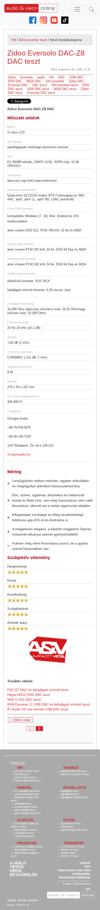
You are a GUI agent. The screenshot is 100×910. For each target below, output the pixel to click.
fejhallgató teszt (70, 790)
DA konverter (55, 81)
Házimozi (71, 768)
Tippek (17, 867)
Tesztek (17, 763)
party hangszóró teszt (27, 813)
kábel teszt (67, 826)
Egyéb (69, 820)
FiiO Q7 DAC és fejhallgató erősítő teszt (37, 690)
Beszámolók (24, 875)
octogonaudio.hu (18, 454)
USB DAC (76, 77)
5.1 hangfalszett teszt (27, 790)
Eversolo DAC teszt (41, 93)
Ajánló (18, 863)
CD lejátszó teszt (24, 832)
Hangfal (24, 787)
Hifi (13, 40)
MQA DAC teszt (65, 89)
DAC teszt (40, 85)
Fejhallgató (74, 787)
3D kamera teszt (70, 823)
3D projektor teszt (24, 849)
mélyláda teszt (22, 803)
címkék (85, 863)
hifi (52, 77)
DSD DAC (15, 81)
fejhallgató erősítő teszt (74, 797)
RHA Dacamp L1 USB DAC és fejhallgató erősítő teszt (48, 704)
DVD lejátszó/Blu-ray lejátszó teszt (25, 825)
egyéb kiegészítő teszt (74, 829)
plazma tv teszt (70, 849)
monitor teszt (68, 852)
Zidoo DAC (76, 81)
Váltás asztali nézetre (22, 900)
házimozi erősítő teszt (74, 771)
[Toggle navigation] (77, 9)
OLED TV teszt (70, 855)
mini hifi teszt (21, 774)
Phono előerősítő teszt (27, 780)
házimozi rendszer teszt (75, 774)
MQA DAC (34, 81)
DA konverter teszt (33, 40)
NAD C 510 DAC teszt (24, 699)
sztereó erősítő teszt (26, 771)
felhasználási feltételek (74, 877)
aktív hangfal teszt (25, 809)
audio (41, 77)
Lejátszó (25, 820)
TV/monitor (73, 843)
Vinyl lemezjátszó (24, 836)
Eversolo (26, 77)
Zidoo (12, 77)
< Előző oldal (20, 720)
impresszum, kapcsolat (74, 870)
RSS (87, 866)
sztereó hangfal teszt (26, 794)
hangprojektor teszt (25, 806)
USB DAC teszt (38, 89)
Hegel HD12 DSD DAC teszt (28, 695)
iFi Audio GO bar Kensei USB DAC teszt (37, 709)
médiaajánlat (81, 874)
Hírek (16, 871)
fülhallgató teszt (70, 794)
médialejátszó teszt (25, 829)
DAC (61, 77)
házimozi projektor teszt (28, 846)
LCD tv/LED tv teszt (72, 846)
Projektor (26, 843)
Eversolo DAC (18, 85)
